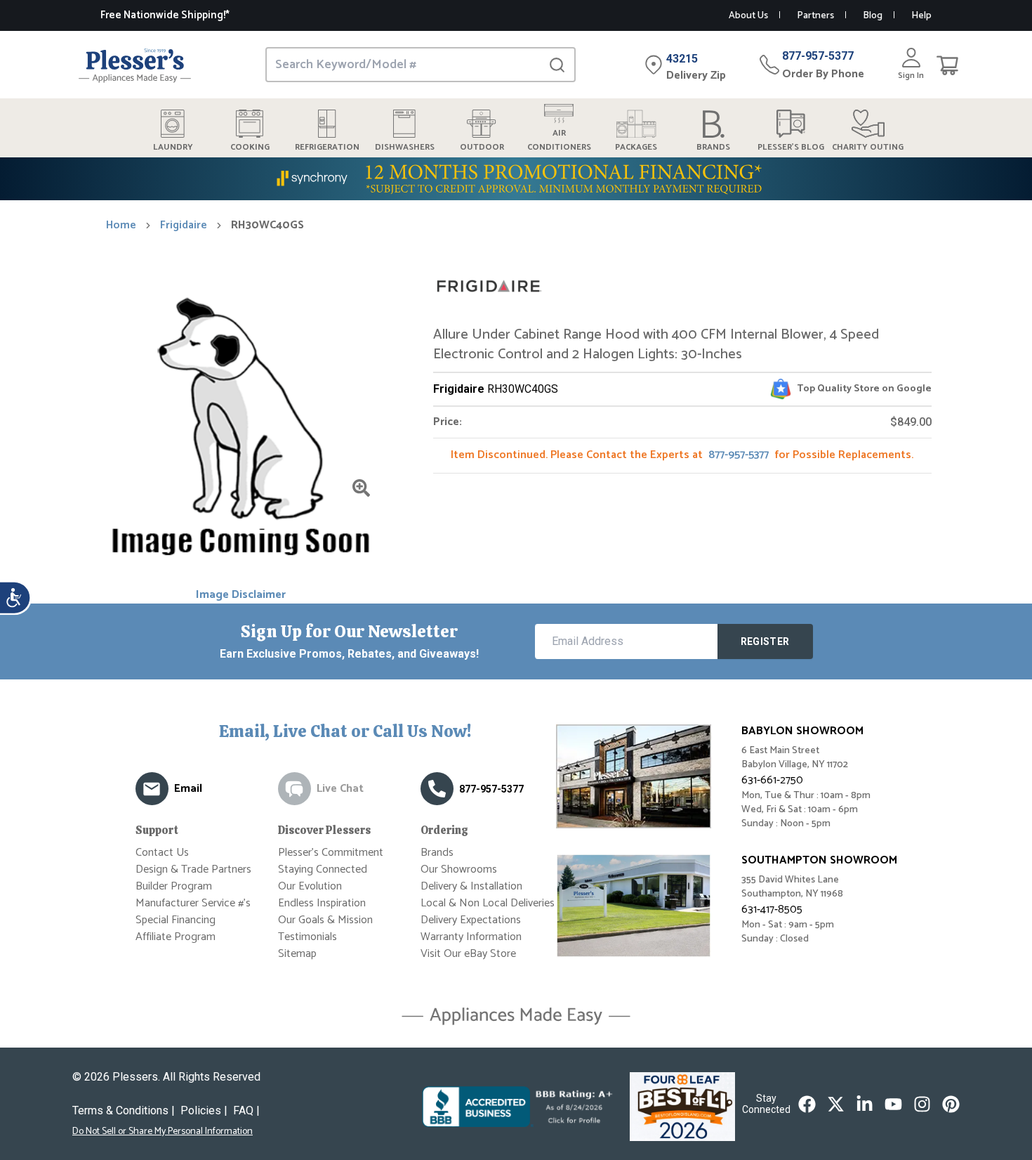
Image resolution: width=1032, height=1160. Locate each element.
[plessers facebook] (807, 1104)
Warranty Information (471, 936)
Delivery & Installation (471, 886)
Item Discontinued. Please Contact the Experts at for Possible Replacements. (682, 454)
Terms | (123, 1110)
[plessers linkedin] (864, 1104)
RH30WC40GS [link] (267, 225)
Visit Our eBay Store (468, 953)
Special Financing (175, 920)
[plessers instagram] (922, 1104)
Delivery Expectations (471, 920)
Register (765, 641)
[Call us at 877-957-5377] (437, 788)
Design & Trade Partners (193, 869)
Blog (872, 15)
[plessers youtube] (893, 1104)
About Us (748, 15)
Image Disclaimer (241, 595)
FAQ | (246, 1110)
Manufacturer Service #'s (193, 903)
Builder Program (173, 886)
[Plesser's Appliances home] (134, 65)
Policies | (203, 1110)
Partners (815, 15)
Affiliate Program (175, 936)
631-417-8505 (771, 909)
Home (121, 225)
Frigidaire (183, 225)
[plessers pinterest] (951, 1104)
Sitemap (297, 953)
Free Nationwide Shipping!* (165, 15)
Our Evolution (310, 886)
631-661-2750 (772, 780)
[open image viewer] (361, 488)
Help (921, 15)
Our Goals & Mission (325, 920)
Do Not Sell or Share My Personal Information (162, 1132)
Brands (437, 852)
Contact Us (162, 852)
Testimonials (307, 936)
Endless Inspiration (322, 903)
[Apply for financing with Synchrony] (516, 178)
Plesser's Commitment (330, 852)
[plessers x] (836, 1104)
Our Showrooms (459, 869)
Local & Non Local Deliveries (488, 903)
